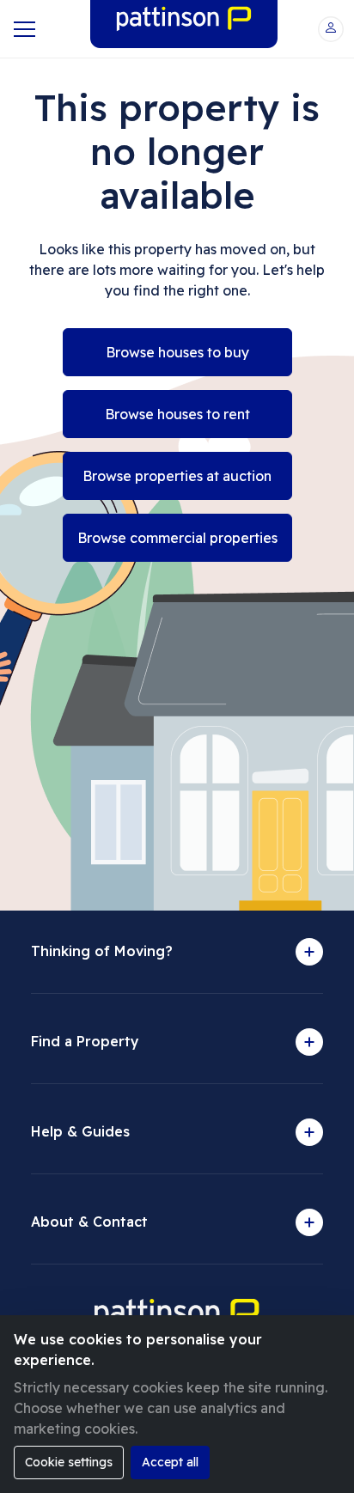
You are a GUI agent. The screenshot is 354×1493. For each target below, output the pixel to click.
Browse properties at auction (177, 475)
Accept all (170, 1462)
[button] (331, 29)
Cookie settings (69, 1462)
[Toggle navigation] (23, 29)
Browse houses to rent (177, 414)
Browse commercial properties (177, 537)
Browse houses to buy (177, 352)
